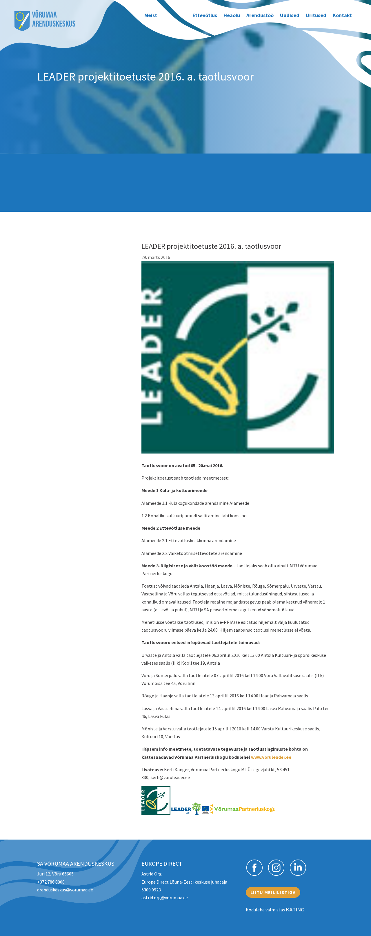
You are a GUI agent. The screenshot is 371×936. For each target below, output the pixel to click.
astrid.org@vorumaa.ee (164, 897)
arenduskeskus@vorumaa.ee (65, 890)
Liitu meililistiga (273, 892)
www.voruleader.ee (271, 757)
